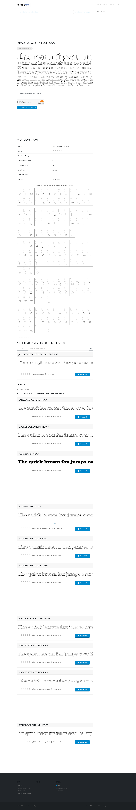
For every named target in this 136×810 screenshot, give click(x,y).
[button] (54, 523)
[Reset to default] (91, 348)
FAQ (58, 785)
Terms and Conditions (80, 105)
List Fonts (20, 785)
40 (22, 348)
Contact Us (60, 791)
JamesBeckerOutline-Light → (83, 12)
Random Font (21, 791)
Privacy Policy (102, 805)
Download (83, 374)
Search (112, 5)
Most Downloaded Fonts (24, 793)
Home (99, 5)
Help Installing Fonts (63, 788)
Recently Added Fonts (24, 788)
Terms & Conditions (92, 805)
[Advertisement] (55, 28)
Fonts (105, 5)
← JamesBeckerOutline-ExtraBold (28, 12)
